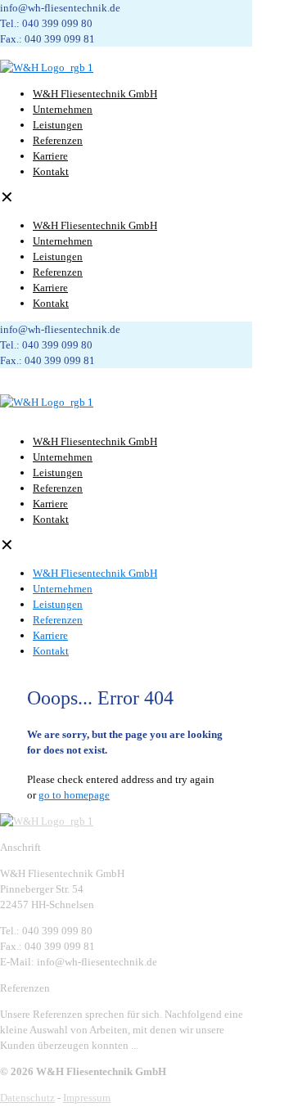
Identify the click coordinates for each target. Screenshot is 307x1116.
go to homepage (74, 795)
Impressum (87, 1097)
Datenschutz (27, 1097)
